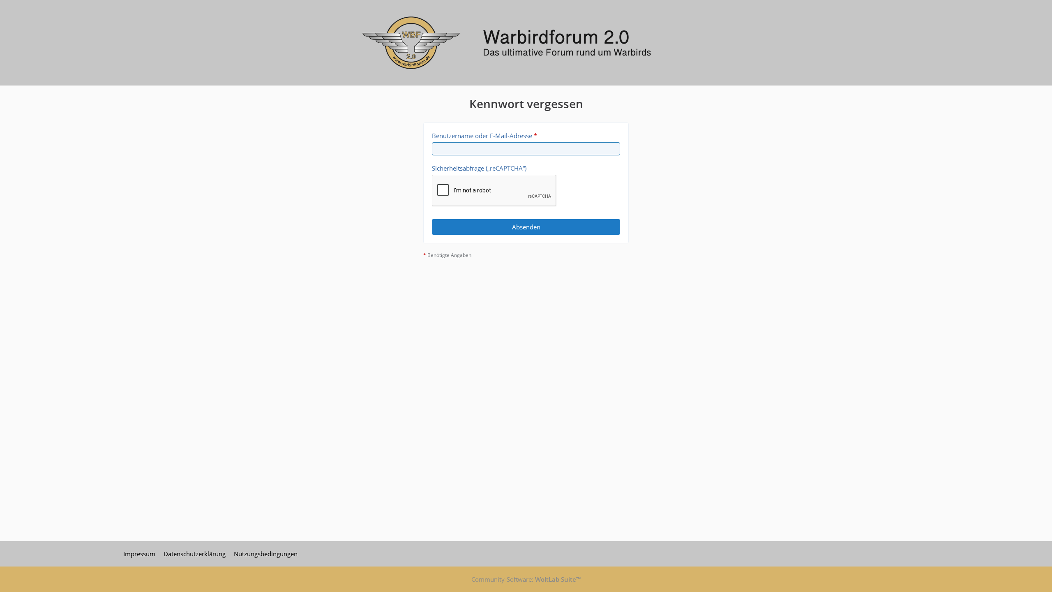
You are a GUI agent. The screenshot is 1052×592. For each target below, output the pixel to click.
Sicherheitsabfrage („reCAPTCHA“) (479, 168)
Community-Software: (526, 579)
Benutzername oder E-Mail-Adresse (482, 136)
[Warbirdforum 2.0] (526, 42)
